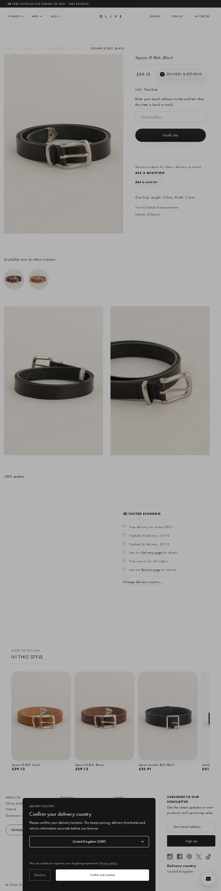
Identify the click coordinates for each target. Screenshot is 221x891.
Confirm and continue (102, 875)
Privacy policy (109, 863)
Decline (40, 874)
